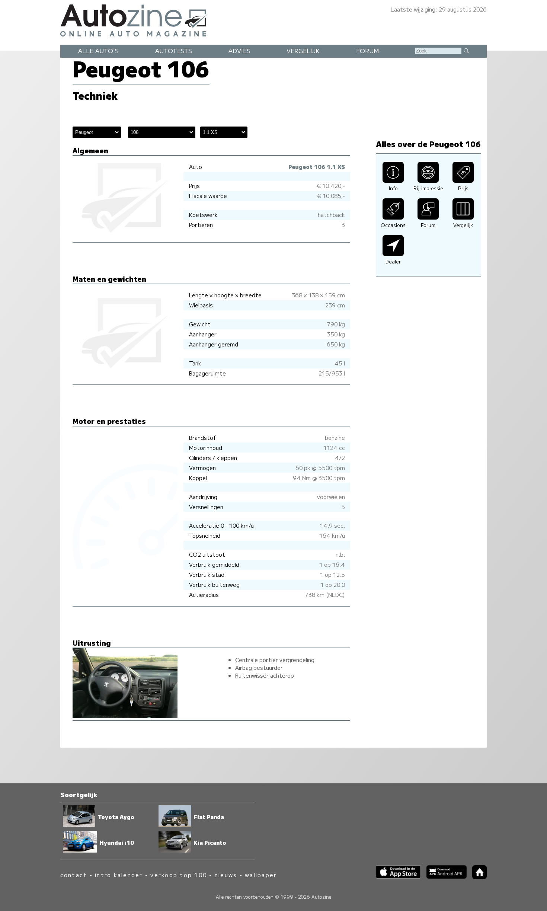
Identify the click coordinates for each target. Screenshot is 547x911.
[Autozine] (273, 19)
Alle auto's (98, 50)
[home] (477, 876)
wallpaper (261, 875)
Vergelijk (303, 50)
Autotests (173, 50)
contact (73, 875)
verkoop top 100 (178, 875)
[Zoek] (465, 50)
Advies (239, 50)
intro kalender (119, 875)
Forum (367, 50)
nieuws (226, 875)
